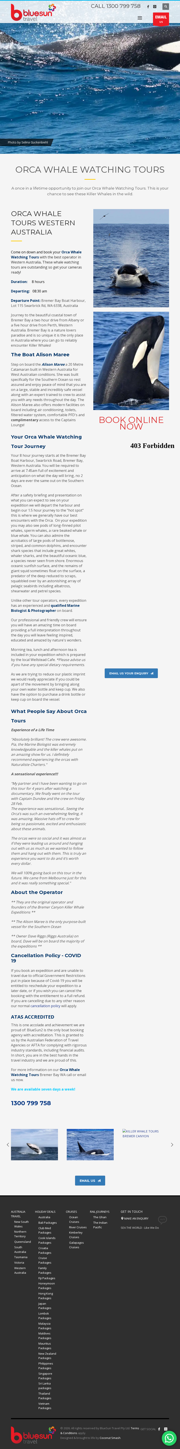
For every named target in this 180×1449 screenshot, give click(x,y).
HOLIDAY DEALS (45, 1212)
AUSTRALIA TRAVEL (18, 1214)
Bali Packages (47, 1223)
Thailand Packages (44, 1396)
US (161, 18)
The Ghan (99, 1217)
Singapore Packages (45, 1376)
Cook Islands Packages (47, 1240)
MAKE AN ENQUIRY (136, 1218)
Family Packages (44, 1270)
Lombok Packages (44, 1315)
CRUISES (71, 1212)
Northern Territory (20, 1234)
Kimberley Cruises (76, 1234)
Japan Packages (44, 1306)
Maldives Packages (44, 1335)
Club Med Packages (44, 1230)
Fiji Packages (46, 1278)
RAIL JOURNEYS (100, 1212)
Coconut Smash (110, 1438)
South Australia (20, 1249)
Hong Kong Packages (45, 1295)
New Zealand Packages (47, 1356)
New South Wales (21, 1224)
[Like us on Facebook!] (159, 1429)
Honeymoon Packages (46, 1285)
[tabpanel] (90, 77)
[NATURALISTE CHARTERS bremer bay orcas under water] (90, 1144)
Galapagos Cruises (76, 1245)
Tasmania (20, 1257)
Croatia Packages (44, 1250)
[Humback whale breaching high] (34, 1144)
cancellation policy (45, 1005)
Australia (44, 1217)
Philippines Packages (45, 1365)
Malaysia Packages (44, 1326)
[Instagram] (154, 6)
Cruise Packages (44, 1260)
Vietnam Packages (44, 1406)
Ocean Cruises (74, 1219)
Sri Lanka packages (44, 1385)
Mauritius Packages (44, 1346)
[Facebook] (148, 6)
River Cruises (78, 1227)
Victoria (19, 1263)
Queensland (22, 1242)
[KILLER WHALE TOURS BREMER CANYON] (145, 1144)
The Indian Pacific (100, 1225)
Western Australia (20, 1270)
